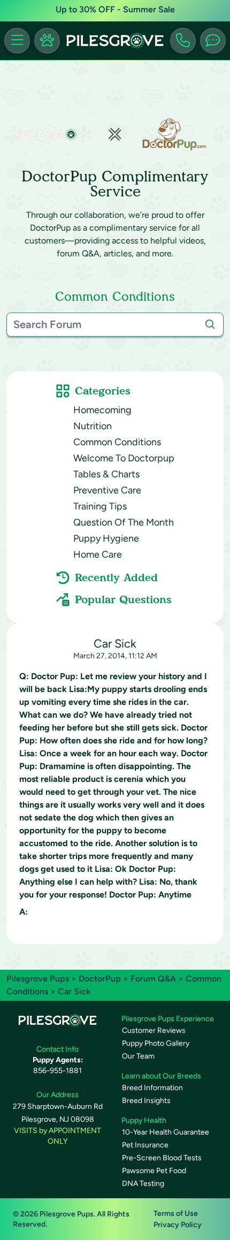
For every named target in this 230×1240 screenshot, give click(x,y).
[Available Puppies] (47, 41)
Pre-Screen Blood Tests (162, 1157)
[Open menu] (17, 41)
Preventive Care (107, 490)
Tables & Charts (106, 474)
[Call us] (183, 41)
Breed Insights (146, 1100)
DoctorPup (100, 978)
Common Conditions (117, 442)
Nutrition (92, 426)
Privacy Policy (178, 1224)
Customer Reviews (154, 1030)
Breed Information (152, 1087)
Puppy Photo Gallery (155, 1043)
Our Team (138, 1056)
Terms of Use (176, 1213)
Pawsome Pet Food (154, 1170)
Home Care (97, 554)
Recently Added (116, 577)
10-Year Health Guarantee (165, 1132)
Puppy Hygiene (106, 538)
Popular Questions (123, 599)
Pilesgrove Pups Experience (167, 1018)
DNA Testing (143, 1183)
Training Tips (100, 506)
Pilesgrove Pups (37, 978)
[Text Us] (213, 41)
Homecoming (102, 410)
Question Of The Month (123, 522)
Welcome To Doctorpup (123, 458)
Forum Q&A (153, 978)
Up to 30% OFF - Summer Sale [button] (115, 9)
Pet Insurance (145, 1145)
